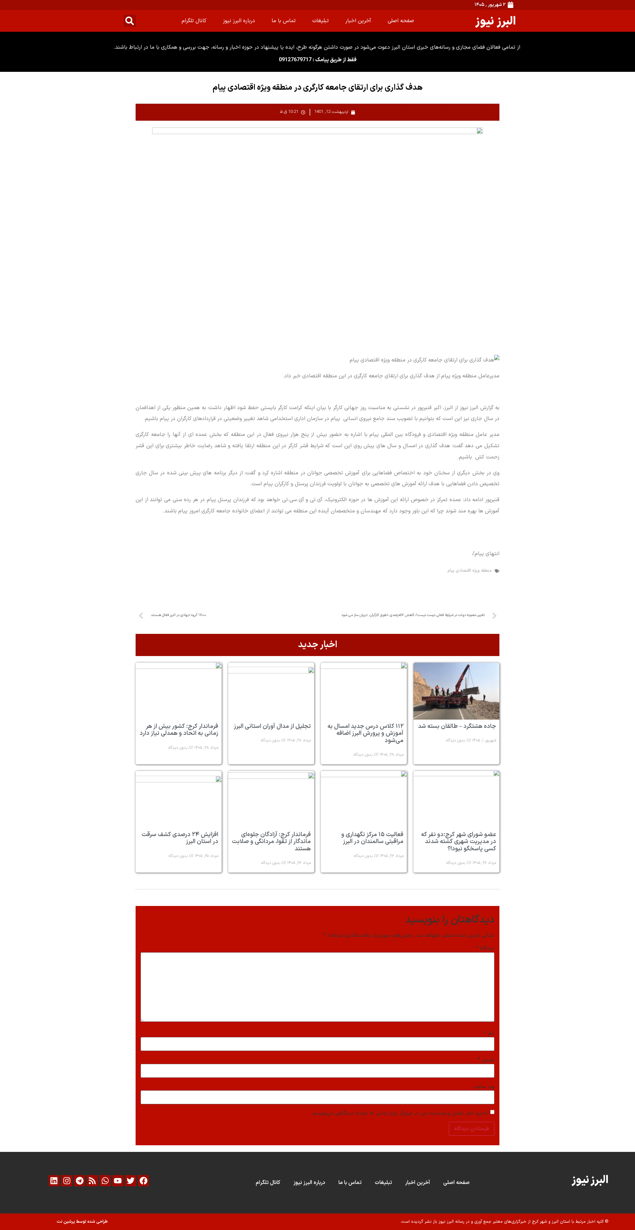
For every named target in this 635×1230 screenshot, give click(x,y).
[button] (130, 21)
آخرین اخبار (358, 21)
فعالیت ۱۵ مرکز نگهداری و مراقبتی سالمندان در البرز (372, 838)
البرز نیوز (495, 20)
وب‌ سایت (484, 1086)
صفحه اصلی (401, 21)
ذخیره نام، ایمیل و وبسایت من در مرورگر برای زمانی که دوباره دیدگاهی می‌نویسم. (400, 1113)
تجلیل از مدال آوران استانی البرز (272, 726)
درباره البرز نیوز (239, 21)
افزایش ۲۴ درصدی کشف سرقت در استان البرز (180, 838)
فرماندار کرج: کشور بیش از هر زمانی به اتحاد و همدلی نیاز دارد (179, 730)
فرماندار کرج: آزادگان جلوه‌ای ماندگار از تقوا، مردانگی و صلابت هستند (271, 841)
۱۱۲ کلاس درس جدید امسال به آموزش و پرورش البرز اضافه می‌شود (365, 733)
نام (489, 1033)
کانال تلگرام (194, 21)
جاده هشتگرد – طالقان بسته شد (457, 726)
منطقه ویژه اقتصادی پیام (469, 570)
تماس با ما (284, 21)
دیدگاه (485, 948)
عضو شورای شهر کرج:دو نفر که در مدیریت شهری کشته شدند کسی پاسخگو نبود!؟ (458, 841)
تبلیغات (320, 21)
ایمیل (486, 1060)
